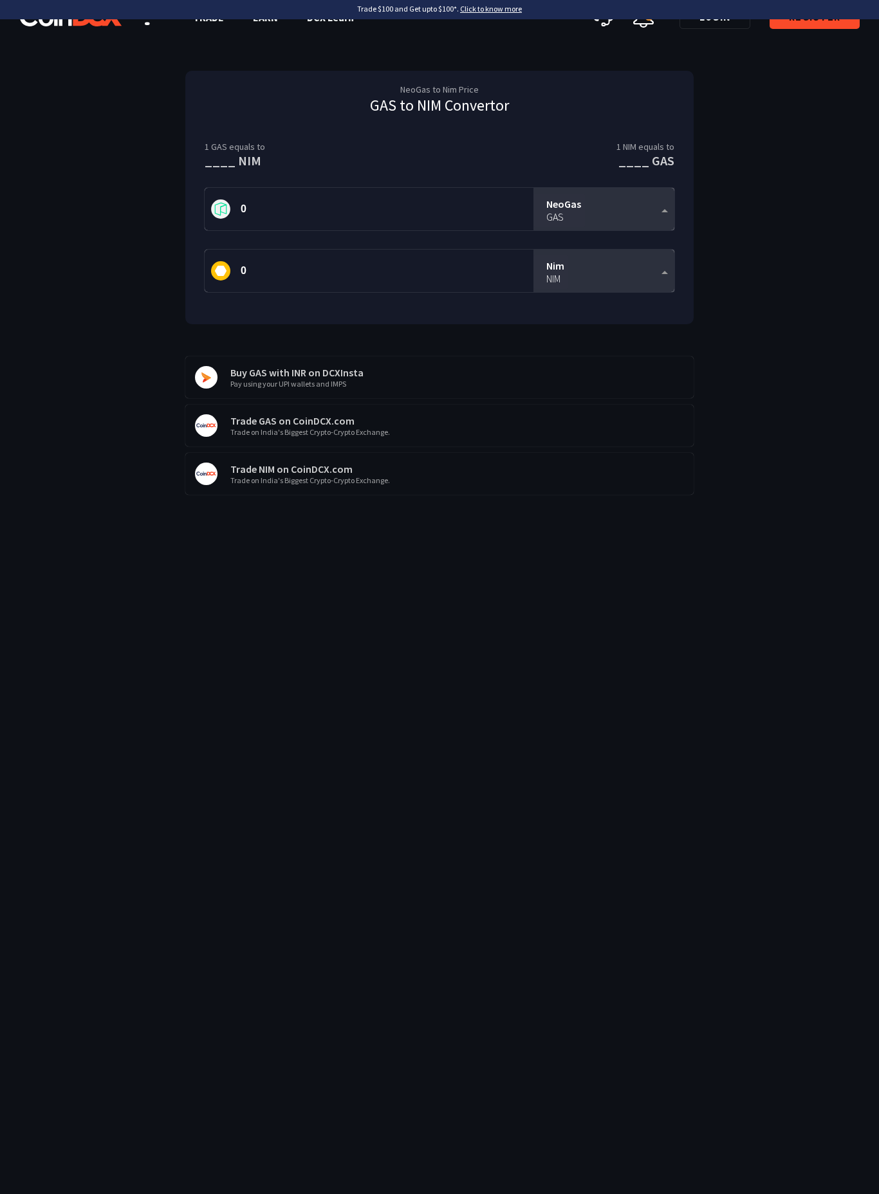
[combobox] (603, 209)
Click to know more (491, 9)
